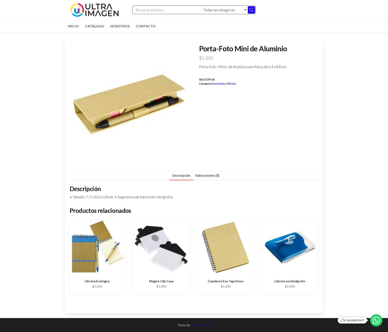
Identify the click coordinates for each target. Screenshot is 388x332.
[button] (376, 320)
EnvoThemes (201, 325)
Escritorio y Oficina (224, 83)
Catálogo (94, 26)
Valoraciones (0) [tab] (207, 175)
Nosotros (120, 26)
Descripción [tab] (181, 175)
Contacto (146, 26)
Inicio (73, 26)
